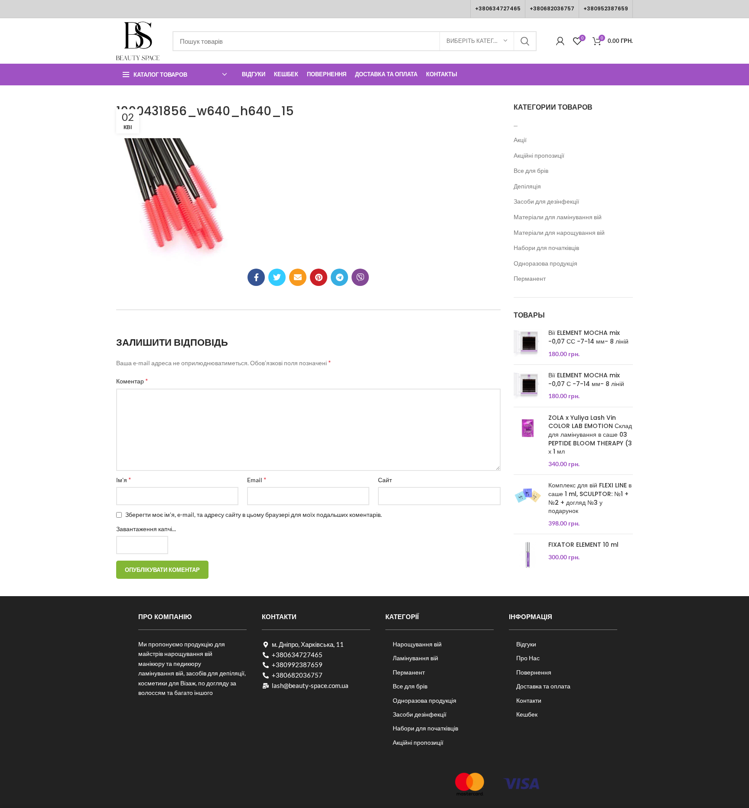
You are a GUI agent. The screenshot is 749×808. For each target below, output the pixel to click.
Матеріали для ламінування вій (558, 217)
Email (256, 479)
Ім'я (123, 479)
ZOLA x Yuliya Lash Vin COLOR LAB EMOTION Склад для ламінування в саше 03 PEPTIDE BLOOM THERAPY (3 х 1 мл (590, 435)
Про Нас (528, 658)
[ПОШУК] (525, 41)
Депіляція (527, 186)
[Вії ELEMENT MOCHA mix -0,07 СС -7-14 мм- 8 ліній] (528, 343)
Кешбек (526, 714)
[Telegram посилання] (339, 277)
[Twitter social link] (277, 277)
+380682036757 (552, 8)
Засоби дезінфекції (419, 714)
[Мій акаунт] (560, 41)
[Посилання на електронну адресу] (297, 277)
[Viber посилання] (360, 277)
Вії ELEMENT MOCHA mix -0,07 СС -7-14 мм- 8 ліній (588, 337)
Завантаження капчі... (146, 528)
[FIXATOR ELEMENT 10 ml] (528, 555)
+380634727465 (498, 8)
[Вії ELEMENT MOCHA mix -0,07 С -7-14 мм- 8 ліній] (528, 385)
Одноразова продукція (545, 263)
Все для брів (531, 170)
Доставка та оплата (543, 686)
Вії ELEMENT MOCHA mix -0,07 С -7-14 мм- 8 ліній (586, 379)
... (516, 124)
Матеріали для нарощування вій (559, 232)
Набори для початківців (546, 247)
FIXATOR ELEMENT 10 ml (583, 545)
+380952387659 (605, 8)
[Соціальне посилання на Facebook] (256, 277)
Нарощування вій (417, 644)
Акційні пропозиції (539, 155)
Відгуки (526, 644)
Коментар (132, 380)
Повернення (533, 672)
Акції (520, 139)
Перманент (530, 278)
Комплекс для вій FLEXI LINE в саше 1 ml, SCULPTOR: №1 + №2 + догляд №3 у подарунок (590, 498)
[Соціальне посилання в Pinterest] (318, 277)
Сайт (385, 480)
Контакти (528, 700)
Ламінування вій (415, 658)
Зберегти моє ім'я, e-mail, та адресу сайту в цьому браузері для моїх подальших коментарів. (253, 514)
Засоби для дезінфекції (546, 201)
